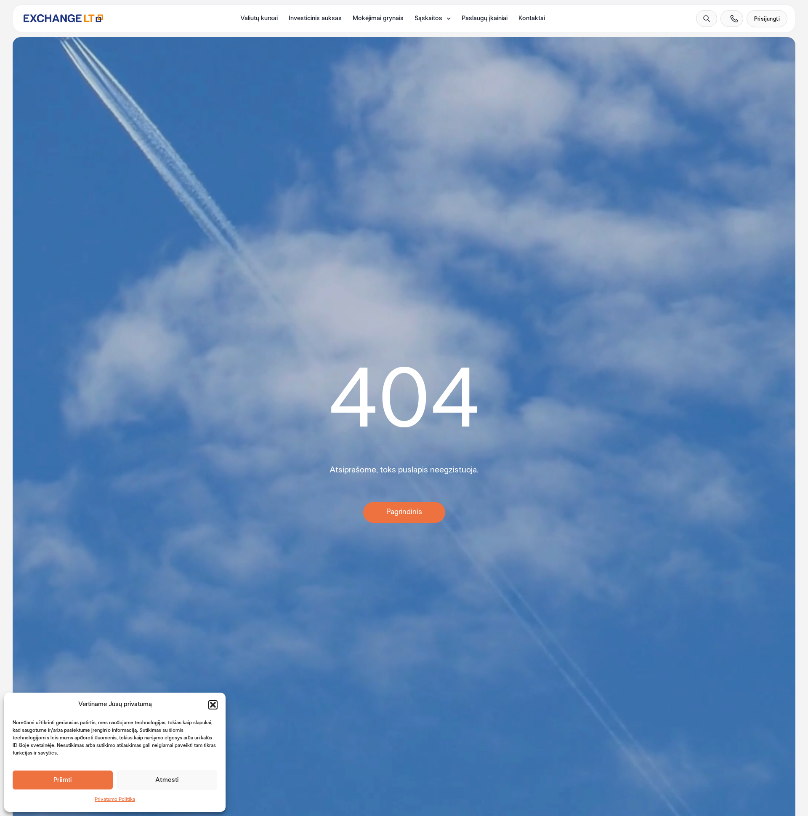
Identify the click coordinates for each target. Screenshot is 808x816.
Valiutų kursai (259, 18)
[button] (213, 705)
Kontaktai (531, 18)
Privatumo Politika (115, 799)
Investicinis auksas (315, 18)
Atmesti (167, 780)
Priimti (62, 780)
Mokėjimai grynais (378, 18)
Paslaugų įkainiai (485, 18)
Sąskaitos (428, 18)
